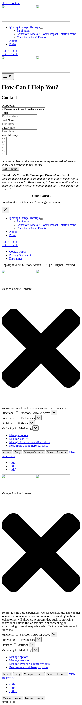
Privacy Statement (20, 255)
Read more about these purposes (28, 445)
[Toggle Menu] (41, 28)
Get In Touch (10, 54)
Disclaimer (15, 258)
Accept (7, 452)
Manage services (19, 438)
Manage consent (12, 698)
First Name (8, 120)
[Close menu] (5, 210)
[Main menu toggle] (8, 76)
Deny (17, 452)
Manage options (18, 435)
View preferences (33, 452)
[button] (41, 51)
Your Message (10, 135)
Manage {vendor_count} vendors (29, 442)
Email (5, 112)
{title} (13, 462)
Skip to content (11, 3)
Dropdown (8, 105)
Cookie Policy (17, 251)
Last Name (8, 127)
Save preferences (57, 452)
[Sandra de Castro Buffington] (19, 20)
